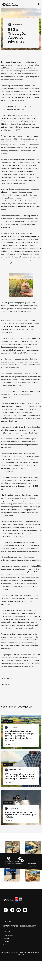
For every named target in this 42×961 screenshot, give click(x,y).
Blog (4, 944)
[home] (10, 4)
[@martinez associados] (16, 862)
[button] (38, 4)
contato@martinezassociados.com (19, 925)
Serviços (6, 939)
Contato (6, 941)
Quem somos (8, 936)
